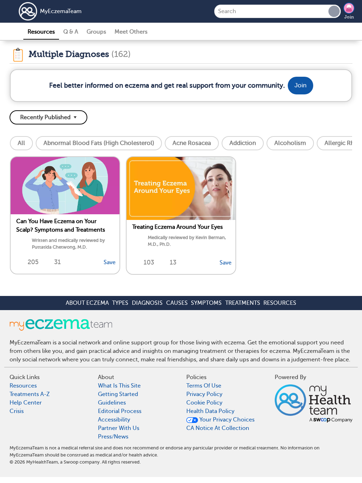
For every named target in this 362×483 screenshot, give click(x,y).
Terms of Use (203, 386)
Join (349, 16)
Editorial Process (119, 411)
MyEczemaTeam (61, 11)
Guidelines (112, 403)
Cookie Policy (204, 403)
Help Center (26, 403)
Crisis (17, 411)
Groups (96, 32)
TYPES (120, 303)
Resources (41, 32)
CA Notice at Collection (217, 428)
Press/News (113, 436)
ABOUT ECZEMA (87, 303)
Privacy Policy (204, 394)
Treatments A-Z (30, 394)
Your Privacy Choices (226, 420)
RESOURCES (279, 303)
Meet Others (131, 32)
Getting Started (118, 394)
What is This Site (119, 386)
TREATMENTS (242, 303)
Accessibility (114, 420)
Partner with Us (118, 428)
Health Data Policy (210, 411)
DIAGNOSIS (147, 303)
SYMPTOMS (206, 303)
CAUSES (177, 303)
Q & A (70, 32)
